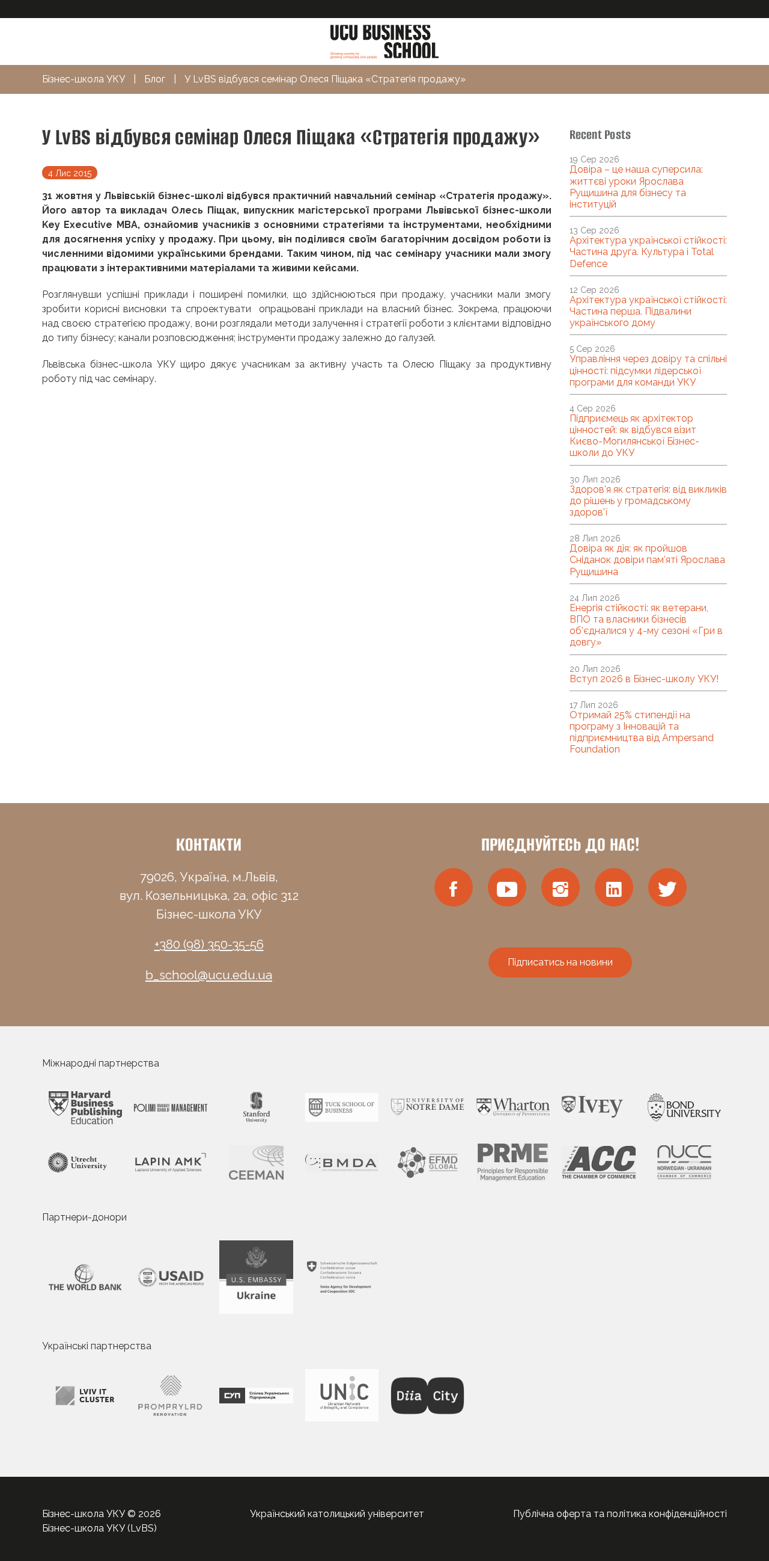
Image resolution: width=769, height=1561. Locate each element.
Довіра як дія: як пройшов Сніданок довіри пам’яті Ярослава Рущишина (647, 560)
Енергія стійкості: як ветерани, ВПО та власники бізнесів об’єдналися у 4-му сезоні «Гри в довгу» (646, 625)
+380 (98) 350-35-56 (209, 944)
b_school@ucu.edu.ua (208, 975)
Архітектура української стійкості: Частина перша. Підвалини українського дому (648, 311)
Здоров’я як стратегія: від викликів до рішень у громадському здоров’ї (648, 501)
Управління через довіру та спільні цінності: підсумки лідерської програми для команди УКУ (648, 370)
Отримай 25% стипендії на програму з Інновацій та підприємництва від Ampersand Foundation (642, 732)
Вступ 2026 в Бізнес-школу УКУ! (644, 679)
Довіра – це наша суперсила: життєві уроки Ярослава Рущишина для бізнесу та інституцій (636, 187)
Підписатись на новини (560, 962)
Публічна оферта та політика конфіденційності (620, 1513)
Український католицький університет (337, 1513)
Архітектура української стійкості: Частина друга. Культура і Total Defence (648, 252)
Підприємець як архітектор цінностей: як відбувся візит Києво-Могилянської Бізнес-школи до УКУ (634, 436)
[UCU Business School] (384, 40)
